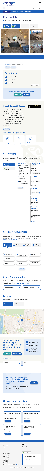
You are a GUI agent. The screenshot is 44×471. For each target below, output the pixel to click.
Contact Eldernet (6, 453)
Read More (6, 128)
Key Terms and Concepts (8, 448)
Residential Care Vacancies (8, 449)
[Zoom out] (42, 330)
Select (8, 57)
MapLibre (23, 332)
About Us (29, 8)
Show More (20, 187)
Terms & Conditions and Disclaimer (24, 467)
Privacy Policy (32, 467)
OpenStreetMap (39, 332)
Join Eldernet (34, 382)
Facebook (25, 446)
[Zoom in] (42, 328)
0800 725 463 (27, 459)
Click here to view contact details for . (11, 464)
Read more (8, 421)
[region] (22, 321)
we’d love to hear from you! (22, 283)
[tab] (9, 164)
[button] (9, 254)
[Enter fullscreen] (42, 310)
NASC (5, 447)
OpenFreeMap (27, 332)
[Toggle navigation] (40, 3)
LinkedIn (24, 447)
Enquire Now (18, 94)
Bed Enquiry (26, 94)
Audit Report (34, 221)
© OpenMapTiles (31, 332)
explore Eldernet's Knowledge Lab (26, 160)
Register (34, 8)
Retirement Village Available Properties (10, 451)
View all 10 (22, 268)
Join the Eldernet (8, 64)
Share (14, 66)
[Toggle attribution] (42, 332)
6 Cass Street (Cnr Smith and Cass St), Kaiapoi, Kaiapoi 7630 (18, 20)
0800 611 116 (27, 462)
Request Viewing (17, 353)
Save (8, 66)
